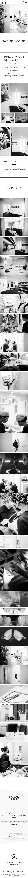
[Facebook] (23, 2)
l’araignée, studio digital (14, 875)
